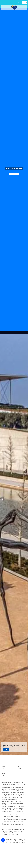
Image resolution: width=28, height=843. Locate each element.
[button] (2, 840)
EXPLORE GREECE (14, 174)
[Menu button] (25, 332)
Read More (6, 749)
